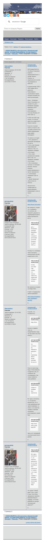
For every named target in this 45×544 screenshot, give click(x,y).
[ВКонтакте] (5, 15)
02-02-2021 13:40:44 (32, 65)
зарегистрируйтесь (26, 47)
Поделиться (31, 64)
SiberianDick (9, 66)
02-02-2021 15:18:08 (32, 200)
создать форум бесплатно (33, 522)
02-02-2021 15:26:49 (32, 308)
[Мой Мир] (14, 15)
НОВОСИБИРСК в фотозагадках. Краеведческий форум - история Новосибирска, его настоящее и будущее (21, 52)
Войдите (16, 47)
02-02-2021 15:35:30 (32, 444)
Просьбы (15, 53)
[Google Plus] (17, 15)
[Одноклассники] (11, 15)
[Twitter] (8, 15)
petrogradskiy (9, 201)
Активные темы (9, 42)
